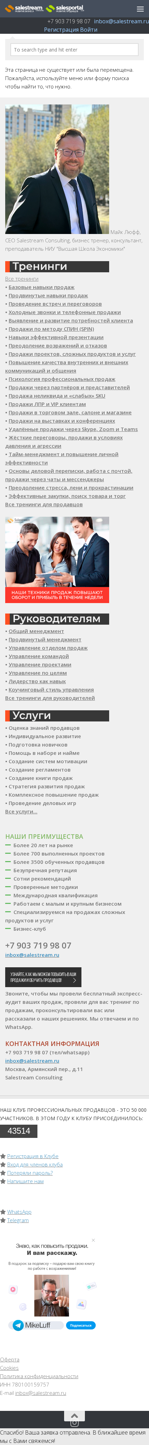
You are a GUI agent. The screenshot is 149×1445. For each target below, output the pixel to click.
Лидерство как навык (37, 681)
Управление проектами (40, 664)
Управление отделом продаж (48, 647)
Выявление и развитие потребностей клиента (71, 320)
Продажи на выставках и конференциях (62, 420)
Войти (88, 29)
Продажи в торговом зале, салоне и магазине (70, 412)
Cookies (9, 1367)
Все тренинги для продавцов (44, 504)
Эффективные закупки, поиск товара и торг (67, 495)
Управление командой (39, 656)
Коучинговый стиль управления (51, 689)
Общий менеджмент (36, 630)
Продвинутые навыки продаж (48, 295)
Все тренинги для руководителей (50, 697)
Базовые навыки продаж (41, 286)
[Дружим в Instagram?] (74, 1423)
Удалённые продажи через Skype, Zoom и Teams (73, 428)
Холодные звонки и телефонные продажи (65, 311)
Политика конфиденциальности (39, 1376)
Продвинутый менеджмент (45, 639)
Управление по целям (38, 672)
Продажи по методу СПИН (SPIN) (51, 328)
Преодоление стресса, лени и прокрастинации (71, 487)
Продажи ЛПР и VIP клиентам (47, 403)
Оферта (9, 1359)
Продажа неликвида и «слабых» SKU (57, 395)
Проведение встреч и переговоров (55, 303)
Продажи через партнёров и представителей (69, 387)
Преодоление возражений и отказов (58, 345)
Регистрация (61, 29)
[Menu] (140, 8)
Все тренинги (21, 278)
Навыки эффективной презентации (56, 337)
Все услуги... (21, 811)
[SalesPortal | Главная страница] (58, 9)
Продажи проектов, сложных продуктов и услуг (72, 353)
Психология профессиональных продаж (62, 378)
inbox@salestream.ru (121, 21)
